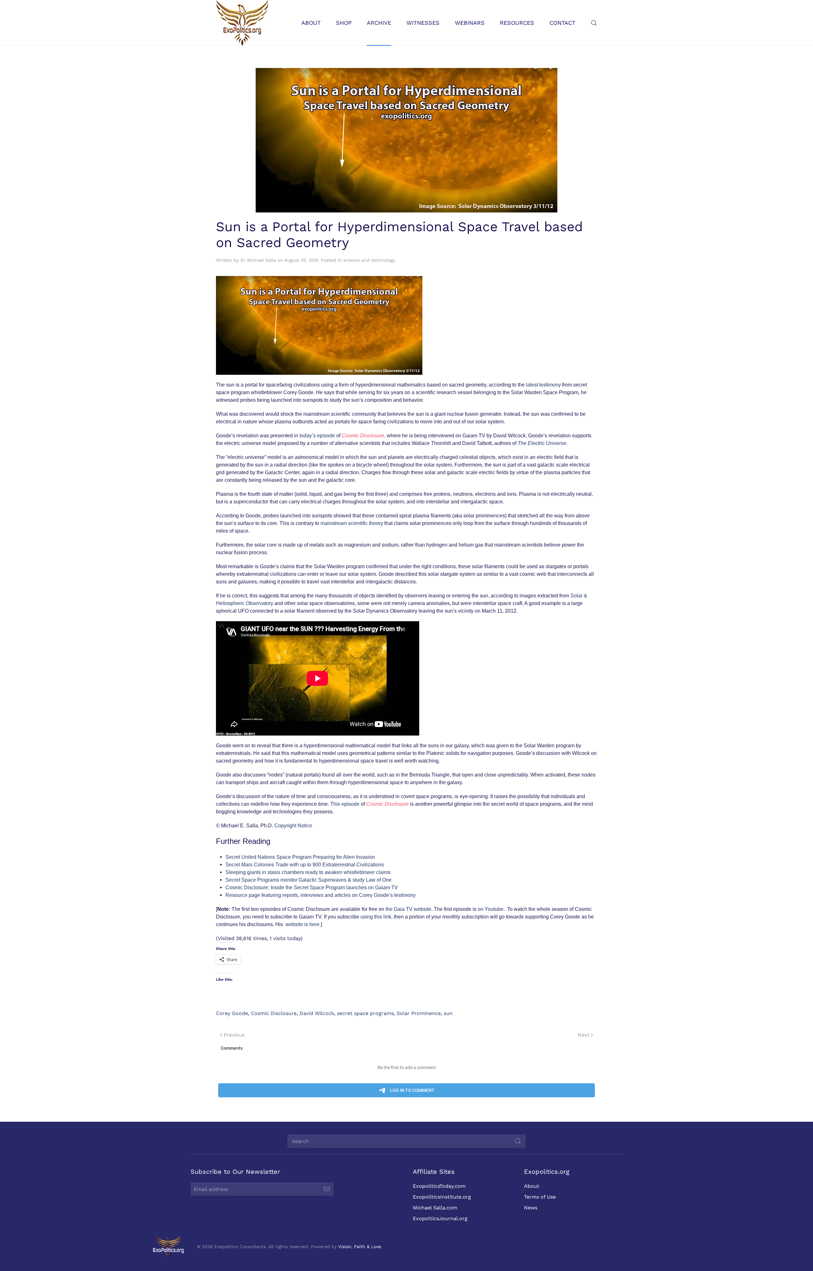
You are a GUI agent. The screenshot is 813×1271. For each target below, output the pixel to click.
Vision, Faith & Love (359, 1246)
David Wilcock (316, 1013)
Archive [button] (379, 22)
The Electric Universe (542, 443)
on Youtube (490, 909)
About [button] (311, 22)
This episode (345, 804)
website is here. (303, 924)
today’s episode (317, 435)
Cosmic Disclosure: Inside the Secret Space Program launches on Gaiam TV (311, 887)
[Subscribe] (326, 1189)
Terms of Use (540, 1197)
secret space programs (365, 1013)
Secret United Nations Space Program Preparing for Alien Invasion (300, 857)
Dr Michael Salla (258, 260)
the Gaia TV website (408, 909)
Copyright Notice (293, 825)
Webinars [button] (470, 22)
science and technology (368, 260)
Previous (234, 1035)
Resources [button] (517, 22)
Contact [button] (562, 22)
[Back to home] (242, 22)
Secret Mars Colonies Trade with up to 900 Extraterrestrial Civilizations (304, 864)
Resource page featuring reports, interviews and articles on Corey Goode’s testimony (320, 895)
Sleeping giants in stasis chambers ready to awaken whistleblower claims (308, 872)
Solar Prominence (419, 1013)
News (530, 1208)
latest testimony (544, 384)
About (531, 1186)
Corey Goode (232, 1013)
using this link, (377, 916)
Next (583, 1035)
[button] (594, 22)
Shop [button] (344, 22)
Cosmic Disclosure (274, 1013)
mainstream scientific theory (352, 523)
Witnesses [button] (423, 22)
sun (448, 1013)
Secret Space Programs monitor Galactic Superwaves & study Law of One (308, 880)
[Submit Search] (518, 1141)
